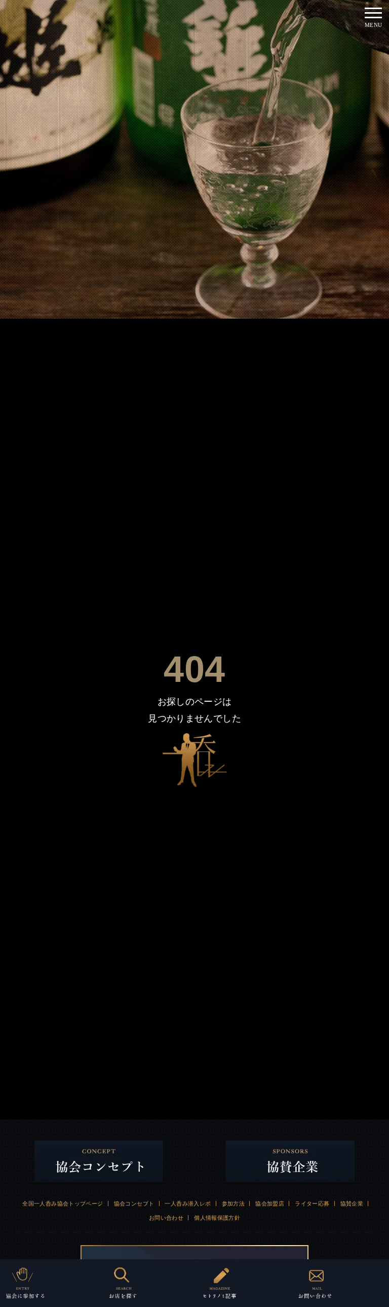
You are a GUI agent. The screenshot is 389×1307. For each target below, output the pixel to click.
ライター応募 (312, 1203)
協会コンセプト (134, 1203)
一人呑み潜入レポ (188, 1203)
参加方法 (233, 1203)
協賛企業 (352, 1203)
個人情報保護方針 (217, 1218)
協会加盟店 (269, 1203)
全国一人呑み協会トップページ (62, 1203)
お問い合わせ (166, 1218)
